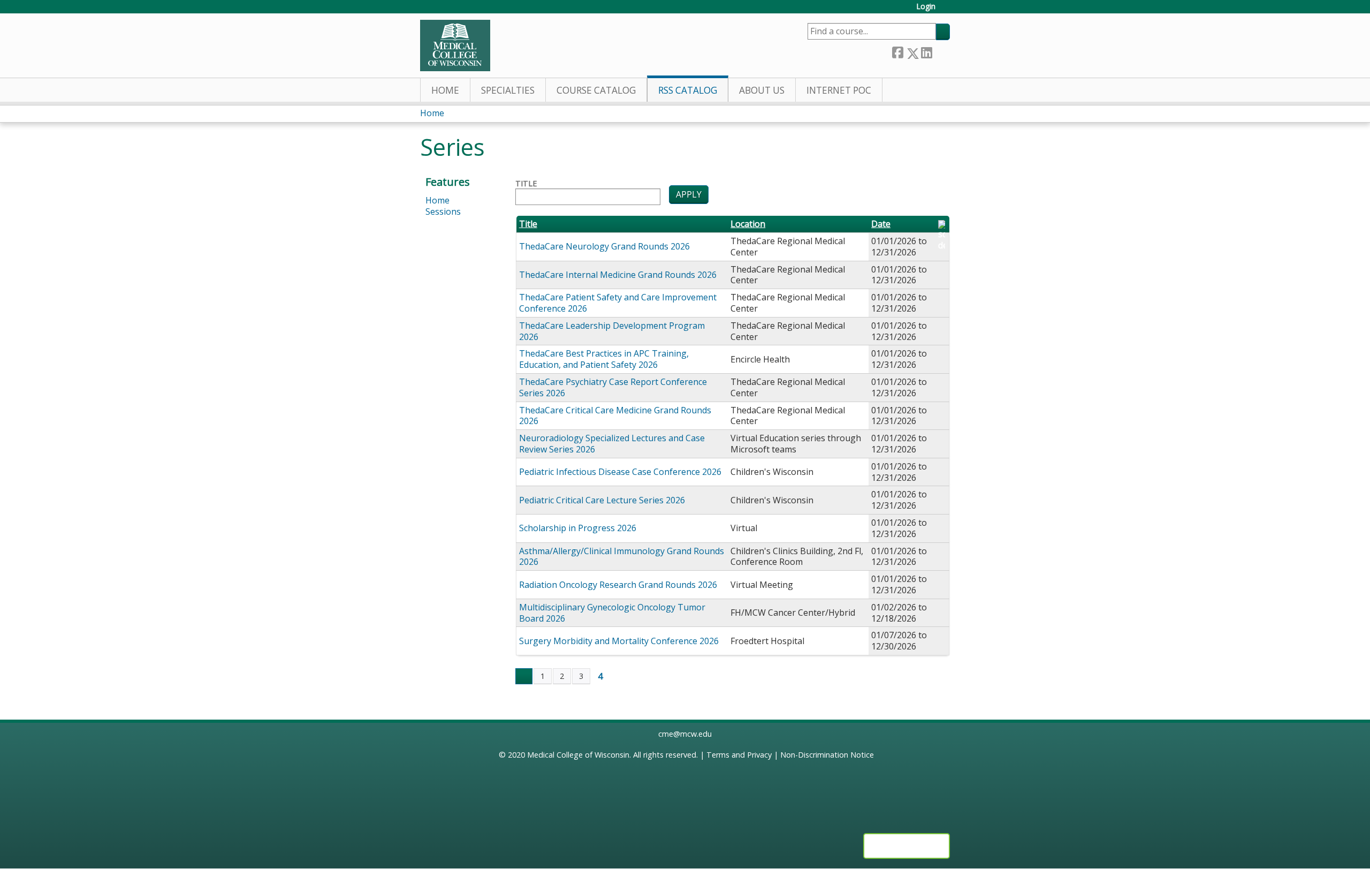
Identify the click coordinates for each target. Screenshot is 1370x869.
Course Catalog (596, 90)
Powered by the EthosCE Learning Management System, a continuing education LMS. (906, 846)
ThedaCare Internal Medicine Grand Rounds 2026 (618, 275)
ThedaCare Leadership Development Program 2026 (612, 331)
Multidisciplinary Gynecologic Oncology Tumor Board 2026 (612, 612)
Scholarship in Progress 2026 (577, 528)
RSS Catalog (687, 90)
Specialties (508, 90)
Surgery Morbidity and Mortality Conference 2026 (619, 641)
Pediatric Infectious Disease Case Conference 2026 (620, 472)
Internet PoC (838, 90)
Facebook (897, 51)
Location (747, 224)
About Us (762, 90)
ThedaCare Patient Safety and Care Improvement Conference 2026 (618, 302)
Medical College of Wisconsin (578, 755)
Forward (940, 50)
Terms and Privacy (739, 755)
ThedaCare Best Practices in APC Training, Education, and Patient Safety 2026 (604, 359)
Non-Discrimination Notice (827, 755)
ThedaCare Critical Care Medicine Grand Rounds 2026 (615, 415)
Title (526, 183)
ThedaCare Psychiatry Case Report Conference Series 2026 (613, 387)
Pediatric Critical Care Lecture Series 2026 (602, 500)
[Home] (455, 45)
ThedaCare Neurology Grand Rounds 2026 (604, 246)
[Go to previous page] (523, 676)
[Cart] (946, 10)
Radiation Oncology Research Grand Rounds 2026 (618, 585)
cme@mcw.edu (685, 734)
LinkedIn (926, 50)
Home (445, 90)
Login (925, 7)
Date (880, 224)
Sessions (443, 211)
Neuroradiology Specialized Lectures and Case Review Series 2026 (612, 443)
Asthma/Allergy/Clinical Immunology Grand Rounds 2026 (621, 556)
